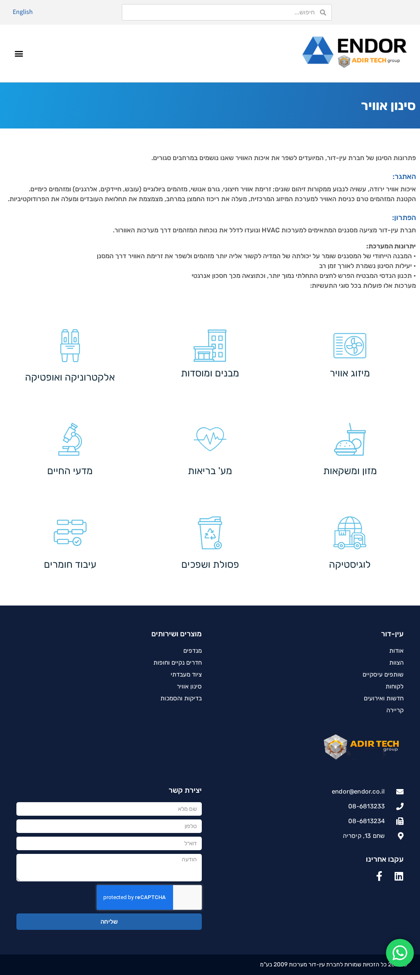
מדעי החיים (70, 471)
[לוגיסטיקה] (349, 532)
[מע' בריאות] (210, 439)
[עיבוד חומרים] (70, 532)
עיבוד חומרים (70, 564)
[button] (19, 53)
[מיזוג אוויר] (349, 345)
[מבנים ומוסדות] (210, 345)
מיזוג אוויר (350, 373)
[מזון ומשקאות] (349, 439)
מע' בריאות (210, 471)
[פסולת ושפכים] (210, 532)
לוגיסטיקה (350, 564)
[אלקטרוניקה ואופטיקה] (70, 345)
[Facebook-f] (379, 876)
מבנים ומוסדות (210, 373)
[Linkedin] (399, 876)
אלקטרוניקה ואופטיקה (70, 377)
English (23, 11)
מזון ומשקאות (350, 471)
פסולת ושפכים (210, 564)
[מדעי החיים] (70, 439)
